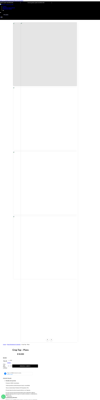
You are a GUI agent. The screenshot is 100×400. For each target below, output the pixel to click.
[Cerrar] (3, 10)
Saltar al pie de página (18, 0)
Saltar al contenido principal (6, 0)
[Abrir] (0, 12)
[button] (22, 380)
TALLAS (5, 361)
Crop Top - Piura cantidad (5, 366)
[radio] (11, 360)
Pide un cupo (10, 374)
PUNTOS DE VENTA (7, 8)
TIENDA (4, 6)
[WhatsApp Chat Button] (3, 397)
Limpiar (9, 362)
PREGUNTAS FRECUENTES (9, 7)
